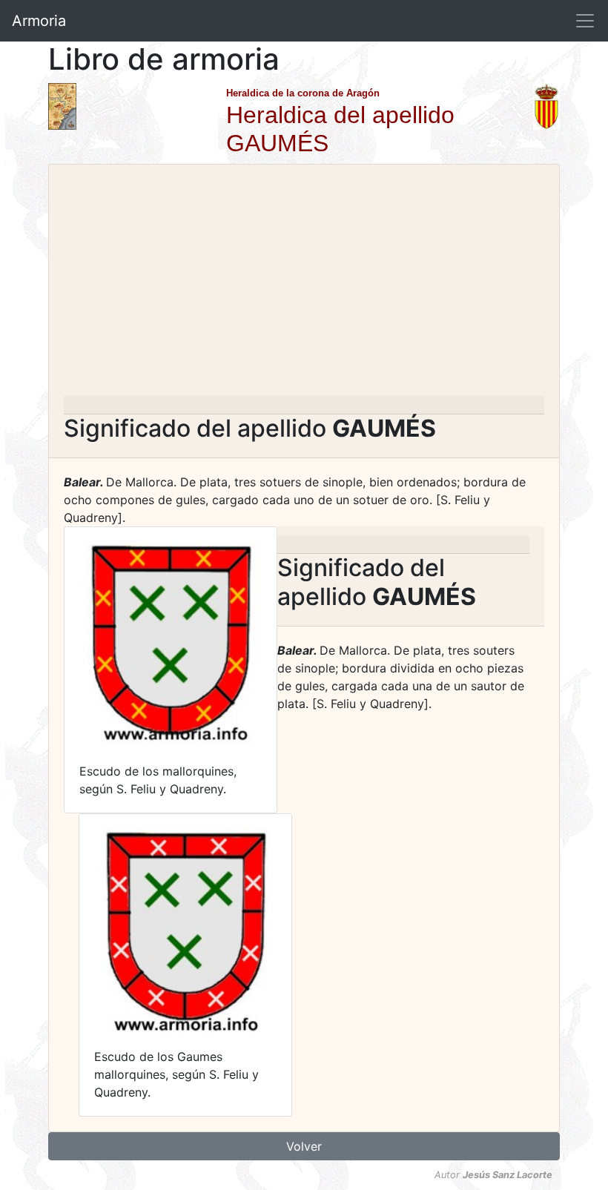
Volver (304, 1146)
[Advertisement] (304, 285)
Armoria (39, 21)
